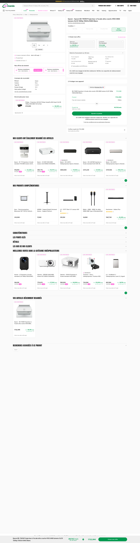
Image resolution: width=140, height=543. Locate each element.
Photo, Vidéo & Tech (17, 14)
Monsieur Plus (98, 87)
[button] (47, 45)
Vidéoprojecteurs (33, 14)
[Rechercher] (93, 5)
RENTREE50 (37, 70)
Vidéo (26, 14)
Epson (36, 81)
